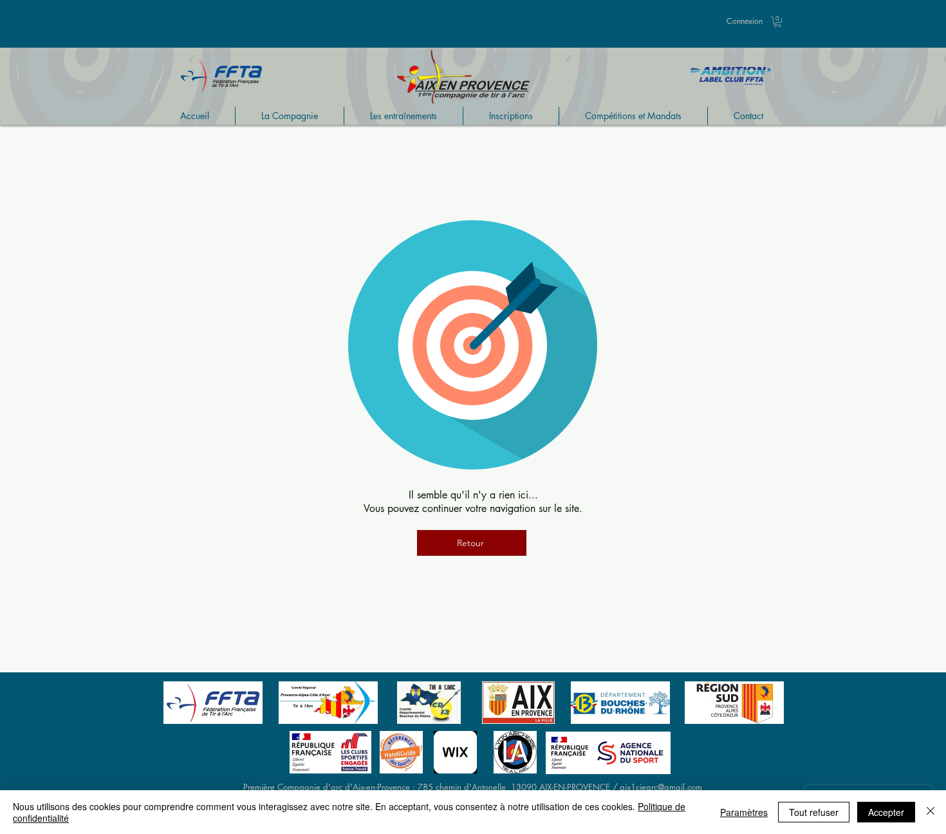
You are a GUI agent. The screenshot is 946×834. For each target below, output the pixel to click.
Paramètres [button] (744, 812)
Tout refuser (814, 812)
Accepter (886, 812)
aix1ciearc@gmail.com (661, 787)
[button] (777, 21)
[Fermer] (930, 812)
